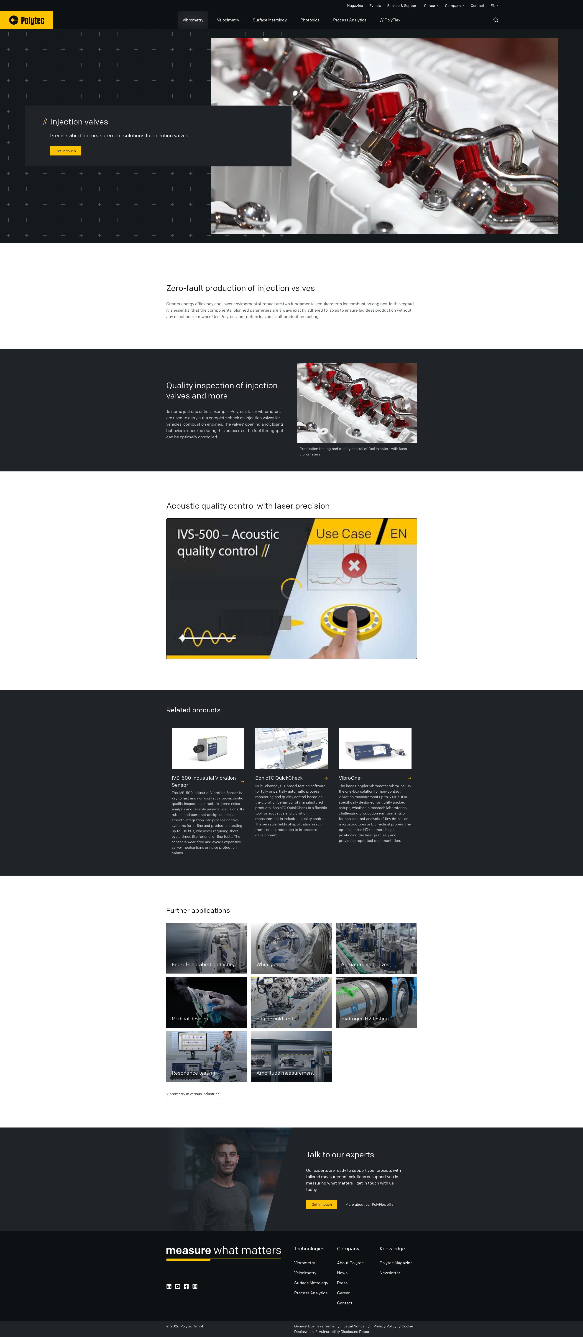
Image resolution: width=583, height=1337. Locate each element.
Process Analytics (349, 19)
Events (375, 5)
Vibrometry (193, 19)
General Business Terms (316, 1326)
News (342, 1272)
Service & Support (402, 5)
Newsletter (390, 1272)
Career (429, 5)
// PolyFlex (390, 19)
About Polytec (350, 1262)
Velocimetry (228, 19)
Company (453, 5)
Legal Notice (355, 1326)
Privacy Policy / (387, 1326)
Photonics (310, 19)
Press (342, 1282)
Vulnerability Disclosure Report (345, 1331)
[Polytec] (26, 20)
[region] (291, 588)
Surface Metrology (270, 19)
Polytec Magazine (396, 1262)
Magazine (355, 5)
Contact (477, 5)
